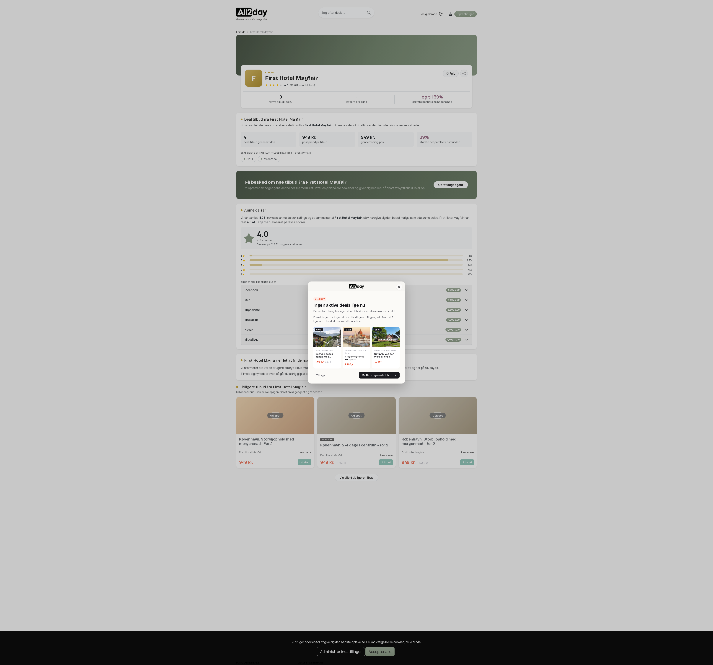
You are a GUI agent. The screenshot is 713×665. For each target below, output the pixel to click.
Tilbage (320, 375)
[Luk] (399, 287)
